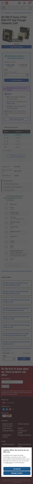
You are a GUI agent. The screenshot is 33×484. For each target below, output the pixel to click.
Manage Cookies (17, 473)
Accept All (16, 469)
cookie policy (8, 462)
